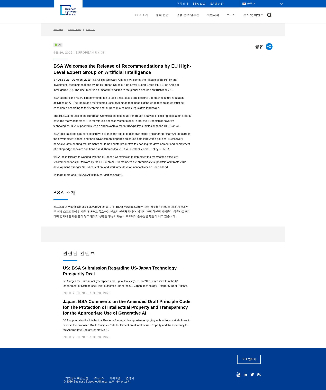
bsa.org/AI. (116, 175)
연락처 (130, 378)
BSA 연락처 (249, 359)
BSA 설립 (199, 3)
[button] (269, 15)
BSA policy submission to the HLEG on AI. (153, 126)
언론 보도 (90, 29)
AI (59, 44)
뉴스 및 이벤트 (253, 15)
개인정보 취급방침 (76, 378)
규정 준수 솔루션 (187, 15)
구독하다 (182, 3)
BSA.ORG (58, 29)
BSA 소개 (141, 15)
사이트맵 (115, 378)
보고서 (231, 15)
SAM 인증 (217, 3)
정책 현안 (162, 15)
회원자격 (213, 15)
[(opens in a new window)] (238, 374)
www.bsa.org (132, 206)
